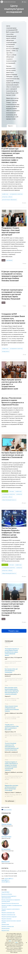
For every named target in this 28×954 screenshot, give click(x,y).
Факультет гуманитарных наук (8, 912)
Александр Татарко (6, 836)
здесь (10, 940)
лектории (11, 491)
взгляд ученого (5, 351)
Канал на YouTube (8, 809)
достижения (9, 260)
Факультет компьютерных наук (8, 914)
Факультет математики (6, 918)
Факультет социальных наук (8, 926)
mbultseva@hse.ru (9, 878)
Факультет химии (5, 930)
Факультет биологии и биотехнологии (10, 903)
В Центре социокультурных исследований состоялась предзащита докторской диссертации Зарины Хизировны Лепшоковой (12, 294)
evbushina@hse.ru (6, 881)
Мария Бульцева (5, 861)
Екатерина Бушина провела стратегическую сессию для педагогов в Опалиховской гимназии (13, 456)
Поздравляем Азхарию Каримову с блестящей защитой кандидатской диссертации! (11, 231)
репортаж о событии (7, 196)
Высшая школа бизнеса (7, 894)
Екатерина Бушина (6, 849)
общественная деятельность (9, 500)
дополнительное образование (9, 199)
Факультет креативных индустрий (9, 916)
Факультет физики (5, 928)
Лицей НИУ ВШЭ (5, 892)
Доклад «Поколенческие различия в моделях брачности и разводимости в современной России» (13, 401)
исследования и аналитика (16, 194)
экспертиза (19, 494)
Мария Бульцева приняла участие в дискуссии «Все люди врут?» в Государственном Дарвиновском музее (12, 384)
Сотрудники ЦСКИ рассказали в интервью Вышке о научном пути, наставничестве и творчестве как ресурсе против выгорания (13, 318)
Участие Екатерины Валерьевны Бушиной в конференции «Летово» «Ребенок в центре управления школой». (11, 532)
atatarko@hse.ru (5, 880)
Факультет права (5, 924)
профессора (5, 194)
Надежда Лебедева (6, 824)
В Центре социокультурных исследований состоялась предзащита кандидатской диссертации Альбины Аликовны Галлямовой (12, 276)
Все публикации (10, 801)
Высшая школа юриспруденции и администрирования (9, 896)
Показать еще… (14, 631)
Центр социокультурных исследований (14, 8)
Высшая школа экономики (10, 1)
